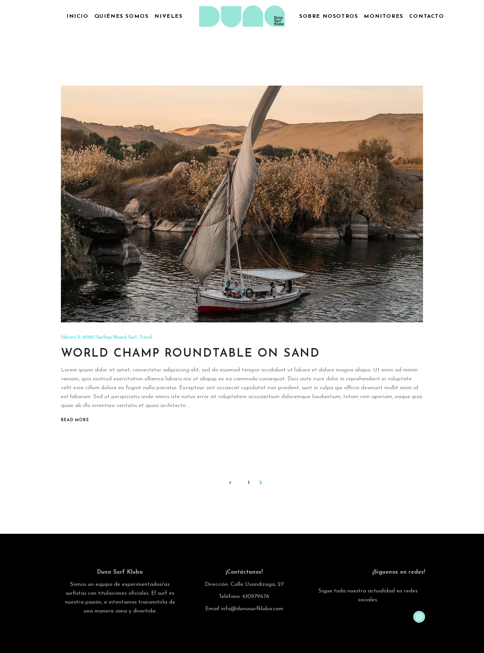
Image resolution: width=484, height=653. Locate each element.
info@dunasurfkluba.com (252, 609)
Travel (145, 337)
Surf (132, 337)
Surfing (103, 337)
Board (120, 337)
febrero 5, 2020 (77, 337)
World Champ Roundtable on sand (190, 354)
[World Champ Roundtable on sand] (242, 204)
